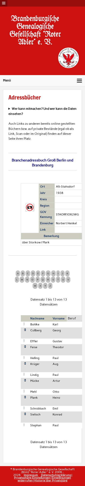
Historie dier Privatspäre (50, 480)
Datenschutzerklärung (56, 475)
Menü (7, 80)
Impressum (31, 475)
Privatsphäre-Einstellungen (32, 477)
